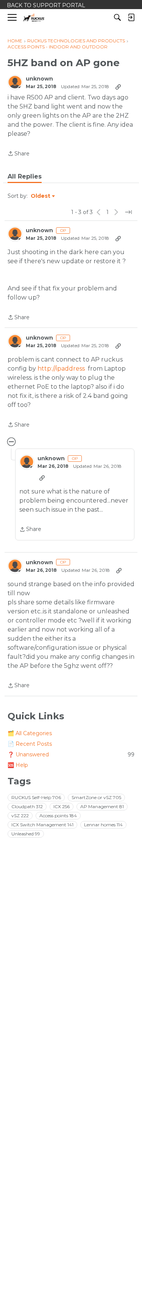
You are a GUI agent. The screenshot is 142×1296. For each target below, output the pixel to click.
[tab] (24, 176)
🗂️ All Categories (30, 733)
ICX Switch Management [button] (42, 824)
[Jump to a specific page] (128, 212)
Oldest (41, 196)
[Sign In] (131, 17)
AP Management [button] (102, 806)
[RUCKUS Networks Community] (34, 17)
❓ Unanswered (71, 754)
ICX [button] (61, 806)
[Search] (117, 17)
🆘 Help (18, 765)
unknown (39, 79)
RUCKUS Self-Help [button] (36, 797)
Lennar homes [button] (103, 824)
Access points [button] (58, 815)
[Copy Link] (118, 86)
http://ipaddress (61, 368)
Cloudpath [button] (27, 806)
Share (19, 154)
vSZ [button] (20, 815)
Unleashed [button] (25, 834)
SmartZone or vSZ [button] (96, 797)
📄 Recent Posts (30, 743)
